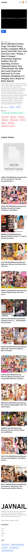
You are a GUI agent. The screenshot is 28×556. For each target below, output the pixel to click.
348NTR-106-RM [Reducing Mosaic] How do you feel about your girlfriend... (12, 430)
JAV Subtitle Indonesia (7, 550)
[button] (25, 2)
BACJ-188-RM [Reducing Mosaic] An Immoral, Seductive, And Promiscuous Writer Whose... (13, 486)
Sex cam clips (5, 544)
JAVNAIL (7, 520)
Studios (3, 533)
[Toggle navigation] (20, 2)
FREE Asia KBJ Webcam (18, 544)
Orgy (4, 123)
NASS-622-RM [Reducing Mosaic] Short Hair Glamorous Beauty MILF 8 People (13, 348)
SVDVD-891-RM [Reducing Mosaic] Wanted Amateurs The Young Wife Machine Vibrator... (12, 376)
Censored (5, 117)
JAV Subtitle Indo (14, 547)
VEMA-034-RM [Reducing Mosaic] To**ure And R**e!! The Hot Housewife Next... (14, 179)
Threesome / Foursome (8, 126)
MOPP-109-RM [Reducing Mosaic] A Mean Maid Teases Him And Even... (14, 292)
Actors (2, 531)
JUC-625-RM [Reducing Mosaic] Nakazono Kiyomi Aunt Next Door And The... (13, 264)
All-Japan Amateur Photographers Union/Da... (12, 112)
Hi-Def (23, 120)
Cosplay (22, 117)
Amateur (12, 107)
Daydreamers (15, 120)
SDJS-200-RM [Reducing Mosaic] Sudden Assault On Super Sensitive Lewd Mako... (13, 208)
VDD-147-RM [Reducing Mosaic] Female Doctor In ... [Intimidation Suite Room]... (13, 320)
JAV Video (4, 547)
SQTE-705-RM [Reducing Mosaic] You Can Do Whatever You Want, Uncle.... (13, 458)
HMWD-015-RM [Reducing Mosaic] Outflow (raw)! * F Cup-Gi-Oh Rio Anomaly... (14, 236)
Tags (2, 535)
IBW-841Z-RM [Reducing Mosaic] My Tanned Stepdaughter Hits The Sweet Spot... (14, 405)
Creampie (5, 120)
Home (2, 528)
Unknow (18, 107)
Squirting (11, 123)
